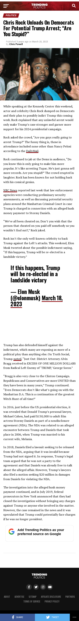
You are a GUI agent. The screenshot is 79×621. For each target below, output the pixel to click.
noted (17, 359)
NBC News (10, 190)
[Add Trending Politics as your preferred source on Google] (39, 540)
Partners (70, 596)
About (7, 596)
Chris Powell (16, 44)
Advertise (19, 596)
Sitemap (33, 596)
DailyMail (32, 151)
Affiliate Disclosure (51, 596)
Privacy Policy (52, 601)
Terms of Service (31, 601)
